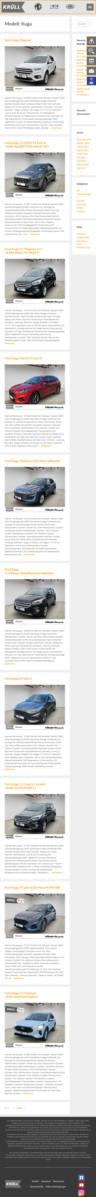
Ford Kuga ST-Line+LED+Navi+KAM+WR (32, 887)
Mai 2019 (81, 168)
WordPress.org (83, 248)
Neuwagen (81, 204)
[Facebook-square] (81, 1178)
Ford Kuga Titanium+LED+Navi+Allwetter (33, 461)
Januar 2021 (82, 154)
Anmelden (81, 234)
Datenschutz (58, 1181)
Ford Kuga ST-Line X (18, 678)
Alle (78, 191)
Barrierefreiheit (36, 1187)
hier (39, 1157)
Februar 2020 (83, 165)
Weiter (21, 1108)
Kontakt (35, 1181)
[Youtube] (81, 1185)
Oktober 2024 (83, 143)
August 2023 (82, 150)
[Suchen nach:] (84, 24)
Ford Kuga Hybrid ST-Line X (23, 358)
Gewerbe (81, 201)
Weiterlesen (56, 128)
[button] (90, 7)
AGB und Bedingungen (56, 1187)
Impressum (46, 1181)
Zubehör (80, 212)
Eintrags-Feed (83, 238)
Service (80, 208)
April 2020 (81, 161)
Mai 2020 (81, 158)
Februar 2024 (83, 147)
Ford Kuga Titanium (18, 40)
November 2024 (84, 140)
